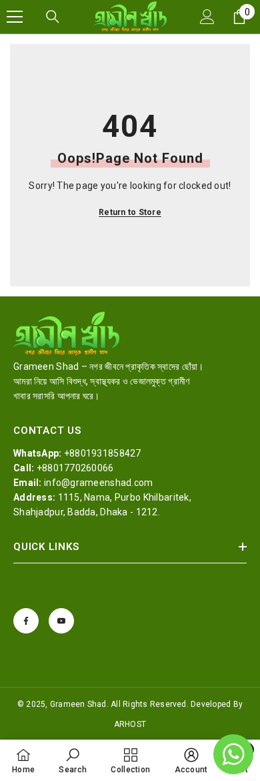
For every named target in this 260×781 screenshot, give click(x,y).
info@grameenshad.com (98, 482)
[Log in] (207, 16)
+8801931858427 (102, 453)
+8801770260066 (75, 468)
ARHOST (130, 724)
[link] (72, 760)
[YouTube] (61, 620)
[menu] (15, 17)
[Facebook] (26, 620)
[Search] (53, 17)
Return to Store (130, 212)
